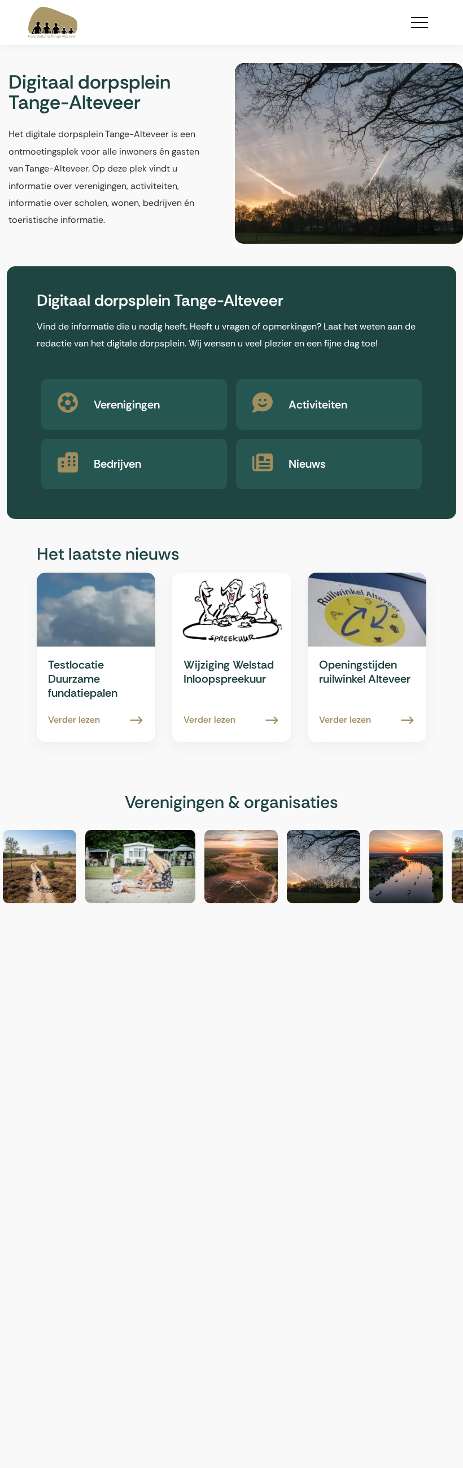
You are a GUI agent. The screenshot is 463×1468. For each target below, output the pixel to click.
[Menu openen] (419, 22)
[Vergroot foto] (60, 866)
